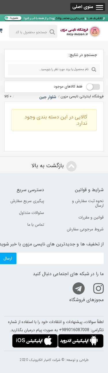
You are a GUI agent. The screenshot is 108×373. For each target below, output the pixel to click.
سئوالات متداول (31, 213)
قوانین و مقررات (91, 217)
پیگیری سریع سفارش (27, 201)
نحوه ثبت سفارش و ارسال (88, 203)
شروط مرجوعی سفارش (85, 229)
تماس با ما (35, 224)
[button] (87, 7)
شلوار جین (47, 97)
